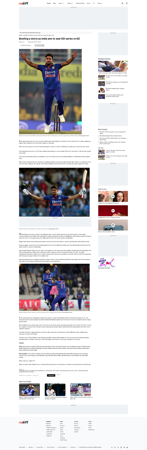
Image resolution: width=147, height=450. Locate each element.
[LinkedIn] (127, 447)
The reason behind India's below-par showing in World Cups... (113, 139)
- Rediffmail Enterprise (51, 427)
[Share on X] (115, 447)
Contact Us (73, 447)
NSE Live (76, 425)
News (60, 3)
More (99, 3)
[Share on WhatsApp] (112, 447)
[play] (113, 196)
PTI (23, 42)
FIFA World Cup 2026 (104, 268)
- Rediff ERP (48, 436)
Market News (77, 427)
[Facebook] (118, 447)
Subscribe (51, 375)
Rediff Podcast (63, 440)
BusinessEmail (80, 3)
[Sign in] (126, 3)
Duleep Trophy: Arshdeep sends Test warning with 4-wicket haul (112, 142)
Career (90, 427)
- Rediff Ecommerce (50, 429)
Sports (61, 429)
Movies (62, 427)
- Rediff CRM (49, 433)
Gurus (88, 3)
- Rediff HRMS (49, 431)
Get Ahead (62, 433)
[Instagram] (121, 447)
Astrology (62, 438)
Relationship (91, 429)
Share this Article (26, 45)
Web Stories (102, 189)
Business (62, 425)
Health (90, 423)
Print (60, 374)
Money (69, 3)
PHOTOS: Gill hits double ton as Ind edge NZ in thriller (113, 132)
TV (94, 3)
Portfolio (76, 431)
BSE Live (76, 423)
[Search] (122, 3)
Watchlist (76, 429)
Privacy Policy (40, 447)
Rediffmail (48, 423)
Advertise (30, 447)
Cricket (25, 35)
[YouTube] (124, 447)
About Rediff (22, 447)
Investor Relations (62, 447)
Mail (54, 3)
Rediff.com (85, 447)
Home (49, 3)
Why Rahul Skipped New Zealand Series (111, 136)
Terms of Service (51, 447)
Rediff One (48, 425)
